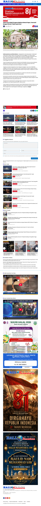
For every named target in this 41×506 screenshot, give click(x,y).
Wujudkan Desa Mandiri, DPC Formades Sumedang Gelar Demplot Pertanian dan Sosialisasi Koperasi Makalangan (22, 218)
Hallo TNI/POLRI (5, 20)
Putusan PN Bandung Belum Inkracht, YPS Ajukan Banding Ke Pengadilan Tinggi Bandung (22, 213)
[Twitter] (33, 110)
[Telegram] (35, 110)
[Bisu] (35, 318)
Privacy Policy (5, 501)
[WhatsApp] (37, 110)
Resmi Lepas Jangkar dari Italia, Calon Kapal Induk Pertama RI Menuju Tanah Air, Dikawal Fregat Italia (8, 123)
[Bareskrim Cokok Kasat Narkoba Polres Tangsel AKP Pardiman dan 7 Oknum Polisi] (32, 129)
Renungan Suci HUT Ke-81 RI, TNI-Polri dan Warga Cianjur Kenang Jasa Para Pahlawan (8, 135)
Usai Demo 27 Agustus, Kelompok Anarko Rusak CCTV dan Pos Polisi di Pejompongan (21, 228)
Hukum (17, 250)
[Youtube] (7, 498)
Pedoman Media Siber (13, 501)
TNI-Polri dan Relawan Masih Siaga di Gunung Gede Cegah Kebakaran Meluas (20, 135)
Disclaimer (20, 501)
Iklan (25, 501)
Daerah (17, 120)
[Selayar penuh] (36, 318)
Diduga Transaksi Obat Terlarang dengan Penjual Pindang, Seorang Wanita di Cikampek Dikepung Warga (22, 233)
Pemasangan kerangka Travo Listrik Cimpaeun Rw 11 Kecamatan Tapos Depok (23, 267)
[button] (33, 1)
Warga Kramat (5, 267)
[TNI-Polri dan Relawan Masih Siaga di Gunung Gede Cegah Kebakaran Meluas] (20, 129)
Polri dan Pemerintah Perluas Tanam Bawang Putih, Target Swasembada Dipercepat (20, 123)
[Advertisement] (20, 98)
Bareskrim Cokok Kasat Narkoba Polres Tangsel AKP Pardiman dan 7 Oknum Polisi (32, 135)
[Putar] (4, 318)
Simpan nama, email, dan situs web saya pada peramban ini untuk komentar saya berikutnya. (20, 155)
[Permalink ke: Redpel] (4, 26)
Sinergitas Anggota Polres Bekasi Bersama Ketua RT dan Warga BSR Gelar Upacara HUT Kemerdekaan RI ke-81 (32, 123)
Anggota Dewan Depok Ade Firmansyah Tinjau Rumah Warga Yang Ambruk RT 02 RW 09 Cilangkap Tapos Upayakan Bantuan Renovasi (20, 263)
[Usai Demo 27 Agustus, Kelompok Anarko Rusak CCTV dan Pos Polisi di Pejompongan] (5, 228)
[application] (20, 309)
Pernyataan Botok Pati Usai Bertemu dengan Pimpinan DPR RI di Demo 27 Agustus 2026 (23, 223)
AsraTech (24, 503)
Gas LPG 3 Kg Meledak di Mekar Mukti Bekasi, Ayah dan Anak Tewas (8, 253)
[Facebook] (31, 110)
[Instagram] (6, 498)
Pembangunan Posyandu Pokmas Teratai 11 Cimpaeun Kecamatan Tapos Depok (22, 264)
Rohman (4, 259)
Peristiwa (5, 250)
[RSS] (9, 498)
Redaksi (28, 501)
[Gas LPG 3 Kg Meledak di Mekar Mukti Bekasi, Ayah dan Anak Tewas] (8, 246)
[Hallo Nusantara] (14, 1)
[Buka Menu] (35, 1)
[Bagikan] (37, 26)
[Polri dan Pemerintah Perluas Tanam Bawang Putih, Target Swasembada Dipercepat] (20, 118)
